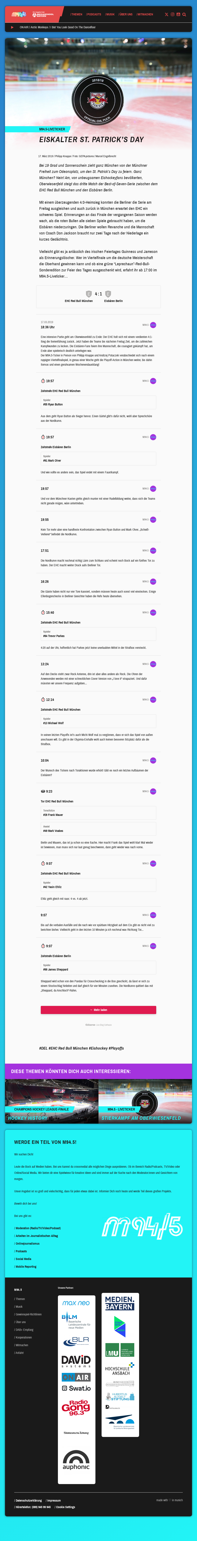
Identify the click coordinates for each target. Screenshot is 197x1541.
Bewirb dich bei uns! (25, 1203)
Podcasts (94, 14)
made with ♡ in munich (169, 1500)
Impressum (54, 1500)
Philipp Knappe (63, 156)
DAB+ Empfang (24, 1329)
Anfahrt (20, 1352)
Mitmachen (145, 14)
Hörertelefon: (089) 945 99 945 (33, 1507)
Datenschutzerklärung (29, 1500)
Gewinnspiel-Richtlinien (29, 1314)
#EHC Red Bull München (68, 1048)
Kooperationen (24, 1337)
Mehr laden (100, 1009)
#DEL (43, 1048)
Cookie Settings (65, 1507)
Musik (110, 14)
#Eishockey (98, 1048)
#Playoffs (116, 1048)
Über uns (126, 14)
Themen (77, 14)
